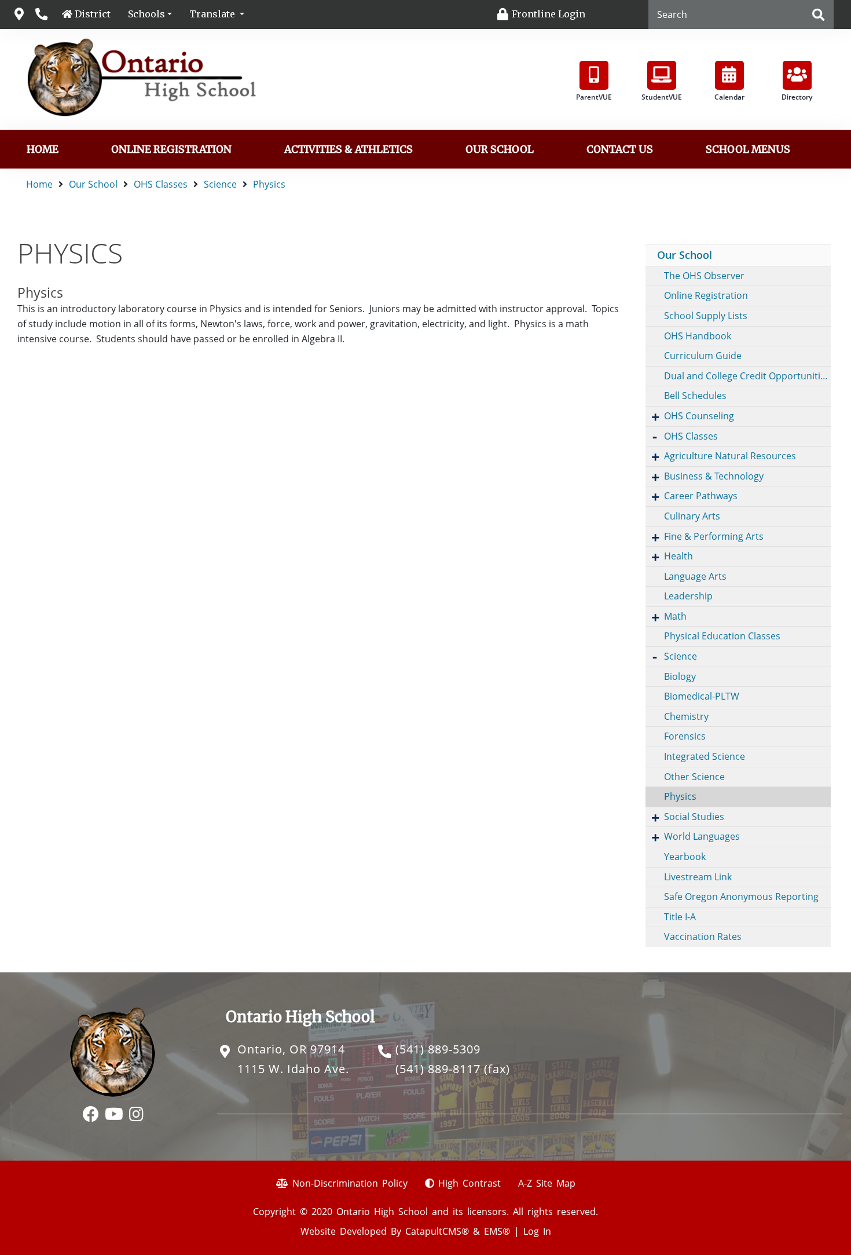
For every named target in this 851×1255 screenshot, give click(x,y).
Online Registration (171, 149)
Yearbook (685, 856)
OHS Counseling (699, 415)
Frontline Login (548, 14)
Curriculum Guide (703, 355)
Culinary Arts (692, 516)
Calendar (729, 97)
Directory (797, 97)
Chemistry (686, 716)
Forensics (685, 736)
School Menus (748, 149)
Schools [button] (146, 14)
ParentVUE (594, 97)
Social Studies (694, 816)
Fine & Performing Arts (714, 536)
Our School (499, 149)
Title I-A (680, 916)
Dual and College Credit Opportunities (747, 375)
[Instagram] (136, 1115)
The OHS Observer (704, 275)
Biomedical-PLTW (701, 696)
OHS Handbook (697, 336)
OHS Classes (161, 184)
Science (220, 184)
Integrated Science (704, 756)
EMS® (497, 1231)
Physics (269, 184)
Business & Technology (714, 476)
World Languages (702, 836)
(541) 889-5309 (437, 1049)
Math (675, 616)
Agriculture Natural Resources (730, 455)
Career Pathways (701, 495)
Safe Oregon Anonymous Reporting (741, 896)
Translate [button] (213, 14)
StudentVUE (661, 97)
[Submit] (818, 16)
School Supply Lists (705, 315)
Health (678, 556)
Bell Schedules (695, 395)
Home (42, 149)
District (93, 14)
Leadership (688, 596)
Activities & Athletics (348, 149)
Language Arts (695, 576)
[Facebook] (91, 1115)
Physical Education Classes (722, 636)
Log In (537, 1231)
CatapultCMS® (437, 1231)
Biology (680, 676)
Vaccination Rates (703, 936)
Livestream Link (698, 876)
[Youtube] (114, 1115)
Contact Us (619, 149)
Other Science (694, 776)
